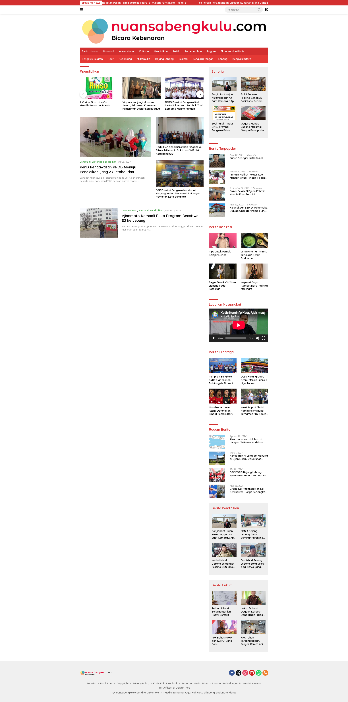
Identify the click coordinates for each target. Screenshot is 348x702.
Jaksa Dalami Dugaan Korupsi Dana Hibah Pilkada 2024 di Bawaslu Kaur (253, 612)
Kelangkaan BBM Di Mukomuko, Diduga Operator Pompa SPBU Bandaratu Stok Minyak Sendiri (249, 209)
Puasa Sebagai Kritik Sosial (246, 158)
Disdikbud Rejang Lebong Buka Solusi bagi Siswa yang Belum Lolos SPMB (252, 564)
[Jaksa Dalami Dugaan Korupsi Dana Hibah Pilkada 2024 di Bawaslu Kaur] (253, 598)
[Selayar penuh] (263, 338)
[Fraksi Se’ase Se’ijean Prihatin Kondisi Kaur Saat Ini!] (217, 194)
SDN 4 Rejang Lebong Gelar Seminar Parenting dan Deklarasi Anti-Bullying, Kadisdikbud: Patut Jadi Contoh (252, 534)
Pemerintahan (193, 51)
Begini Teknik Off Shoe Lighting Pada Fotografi (222, 286)
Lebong (222, 59)
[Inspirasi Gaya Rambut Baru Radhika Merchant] (254, 271)
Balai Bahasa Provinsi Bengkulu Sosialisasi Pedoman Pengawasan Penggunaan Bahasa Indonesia (253, 98)
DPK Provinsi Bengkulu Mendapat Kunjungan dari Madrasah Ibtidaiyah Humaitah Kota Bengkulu (178, 193)
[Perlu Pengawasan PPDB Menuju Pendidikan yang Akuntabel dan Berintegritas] (115, 137)
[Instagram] (245, 673)
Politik (176, 51)
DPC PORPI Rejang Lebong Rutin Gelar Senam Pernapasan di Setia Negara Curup (249, 474)
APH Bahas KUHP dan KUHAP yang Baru (222, 641)
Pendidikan (161, 51)
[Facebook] (232, 673)
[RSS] (265, 673)
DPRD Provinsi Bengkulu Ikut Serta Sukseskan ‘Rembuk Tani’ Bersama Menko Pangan (184, 105)
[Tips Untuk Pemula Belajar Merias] (222, 240)
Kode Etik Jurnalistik (165, 683)
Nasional (108, 51)
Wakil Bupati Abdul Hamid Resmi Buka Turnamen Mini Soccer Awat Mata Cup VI (254, 411)
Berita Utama (90, 51)
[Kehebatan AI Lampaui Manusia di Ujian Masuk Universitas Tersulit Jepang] (217, 458)
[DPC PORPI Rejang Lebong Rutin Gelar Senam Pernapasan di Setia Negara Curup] (217, 475)
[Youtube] (252, 673)
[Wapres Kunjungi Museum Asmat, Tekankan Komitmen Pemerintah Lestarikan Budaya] (142, 88)
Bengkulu (85, 161)
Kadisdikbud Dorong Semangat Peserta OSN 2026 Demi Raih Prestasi (223, 564)
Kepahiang (125, 59)
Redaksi (91, 683)
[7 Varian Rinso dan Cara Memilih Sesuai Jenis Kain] (99, 88)
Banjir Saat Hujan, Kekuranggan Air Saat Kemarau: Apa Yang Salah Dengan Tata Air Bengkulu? (223, 98)
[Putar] (214, 338)
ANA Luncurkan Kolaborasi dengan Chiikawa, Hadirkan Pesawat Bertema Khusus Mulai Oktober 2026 (249, 441)
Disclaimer (106, 683)
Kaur (111, 59)
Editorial (144, 51)
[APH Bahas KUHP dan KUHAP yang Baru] (224, 627)
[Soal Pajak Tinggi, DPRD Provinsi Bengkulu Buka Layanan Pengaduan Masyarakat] (224, 113)
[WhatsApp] (259, 673)
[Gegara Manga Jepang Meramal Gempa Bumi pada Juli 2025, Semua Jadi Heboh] (253, 113)
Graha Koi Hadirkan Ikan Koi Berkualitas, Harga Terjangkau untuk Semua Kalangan (248, 490)
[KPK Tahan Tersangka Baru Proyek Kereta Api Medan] (253, 627)
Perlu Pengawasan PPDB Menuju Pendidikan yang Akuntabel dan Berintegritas (108, 172)
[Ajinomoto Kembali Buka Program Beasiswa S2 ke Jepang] (99, 223)
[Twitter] (238, 673)
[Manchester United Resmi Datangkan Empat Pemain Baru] (222, 396)
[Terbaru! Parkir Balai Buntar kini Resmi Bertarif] (224, 598)
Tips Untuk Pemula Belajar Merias (220, 253)
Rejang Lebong (164, 59)
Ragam (211, 51)
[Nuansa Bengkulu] (174, 30)
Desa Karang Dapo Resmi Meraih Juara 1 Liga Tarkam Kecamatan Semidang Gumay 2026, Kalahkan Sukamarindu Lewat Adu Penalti (254, 380)
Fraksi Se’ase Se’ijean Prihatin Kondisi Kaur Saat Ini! (247, 192)
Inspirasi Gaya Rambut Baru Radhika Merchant (254, 286)
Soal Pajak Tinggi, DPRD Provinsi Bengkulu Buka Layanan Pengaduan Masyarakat (222, 127)
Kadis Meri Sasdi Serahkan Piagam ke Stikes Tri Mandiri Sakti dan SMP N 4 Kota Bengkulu (179, 150)
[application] (238, 325)
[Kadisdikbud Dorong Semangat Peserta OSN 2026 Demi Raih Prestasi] (224, 550)
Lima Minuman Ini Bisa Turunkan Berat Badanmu (254, 255)
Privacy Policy (141, 683)
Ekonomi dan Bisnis (232, 51)
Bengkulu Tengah (203, 59)
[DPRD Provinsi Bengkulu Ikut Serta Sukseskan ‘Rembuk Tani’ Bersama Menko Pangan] (184, 88)
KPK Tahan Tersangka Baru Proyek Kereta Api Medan (252, 641)
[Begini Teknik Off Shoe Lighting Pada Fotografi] (222, 271)
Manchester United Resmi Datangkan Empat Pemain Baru (221, 411)
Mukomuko (143, 59)
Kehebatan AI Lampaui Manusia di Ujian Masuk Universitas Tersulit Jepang (249, 457)
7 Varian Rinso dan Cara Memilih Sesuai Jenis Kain (95, 104)
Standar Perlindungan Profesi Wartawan (236, 683)
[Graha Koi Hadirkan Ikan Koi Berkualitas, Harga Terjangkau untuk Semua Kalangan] (217, 491)
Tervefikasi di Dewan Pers (174, 687)
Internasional (126, 51)
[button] (259, 9)
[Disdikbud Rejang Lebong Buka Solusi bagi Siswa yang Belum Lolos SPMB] (253, 550)
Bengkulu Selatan (92, 59)
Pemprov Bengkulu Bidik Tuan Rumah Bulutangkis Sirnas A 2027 (221, 380)
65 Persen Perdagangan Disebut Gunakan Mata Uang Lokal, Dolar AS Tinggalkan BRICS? (224, 2)
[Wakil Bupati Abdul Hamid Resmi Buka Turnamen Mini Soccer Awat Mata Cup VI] (254, 396)
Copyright (123, 683)
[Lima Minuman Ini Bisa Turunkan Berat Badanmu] (254, 240)
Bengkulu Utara (242, 59)
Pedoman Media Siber (195, 683)
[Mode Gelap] (266, 10)
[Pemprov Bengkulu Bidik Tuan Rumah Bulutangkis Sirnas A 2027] (222, 365)
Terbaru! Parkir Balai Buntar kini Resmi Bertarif (221, 612)
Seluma (183, 59)
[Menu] (82, 10)
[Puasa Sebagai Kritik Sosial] (217, 161)
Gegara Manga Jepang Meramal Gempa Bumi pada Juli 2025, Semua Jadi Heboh (252, 127)
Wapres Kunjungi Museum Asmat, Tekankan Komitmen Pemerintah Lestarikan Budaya (141, 105)
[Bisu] (258, 338)
